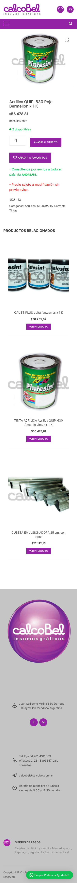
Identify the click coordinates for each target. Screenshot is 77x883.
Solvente (60, 206)
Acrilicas (30, 206)
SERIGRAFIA (45, 206)
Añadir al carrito (45, 142)
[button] (67, 40)
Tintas (13, 210)
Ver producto (38, 326)
